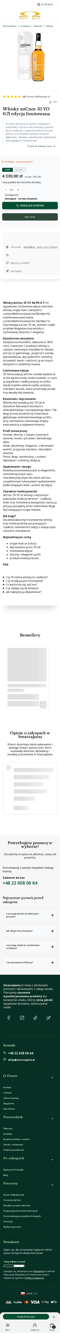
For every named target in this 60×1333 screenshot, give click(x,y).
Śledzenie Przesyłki (13, 1169)
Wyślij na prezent (12, 1226)
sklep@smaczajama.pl (21, 1059)
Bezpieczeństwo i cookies (16, 1139)
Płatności (7, 1128)
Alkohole (38, 26)
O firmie (7, 1092)
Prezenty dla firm (12, 1200)
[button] (30, 915)
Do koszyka (43, 704)
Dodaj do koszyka (32, 205)
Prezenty (8, 1221)
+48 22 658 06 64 (20, 883)
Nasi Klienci (9, 1108)
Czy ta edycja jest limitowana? (24, 581)
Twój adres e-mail (14, 1261)
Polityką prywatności (34, 1278)
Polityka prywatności (13, 1149)
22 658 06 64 (47, 4)
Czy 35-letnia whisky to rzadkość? (27, 577)
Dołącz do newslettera (19, 1265)
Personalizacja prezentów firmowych (22, 1216)
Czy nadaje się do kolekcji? (22, 588)
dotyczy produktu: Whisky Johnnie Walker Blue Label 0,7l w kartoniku (32, 808)
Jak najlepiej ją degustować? (23, 592)
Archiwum (25, 26)
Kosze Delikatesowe (13, 1194)
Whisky (49, 26)
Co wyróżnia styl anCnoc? (21, 584)
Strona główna (9, 26)
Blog (5, 1175)
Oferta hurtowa (11, 1098)
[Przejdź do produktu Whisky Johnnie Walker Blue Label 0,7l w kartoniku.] (27, 669)
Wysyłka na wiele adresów (16, 1205)
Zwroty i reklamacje (13, 1144)
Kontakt (7, 1087)
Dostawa (7, 1133)
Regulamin (8, 1103)
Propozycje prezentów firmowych (20, 1210)
